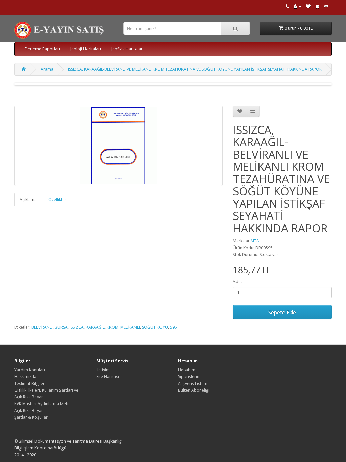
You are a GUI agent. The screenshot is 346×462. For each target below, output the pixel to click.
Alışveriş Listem (192, 383)
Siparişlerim (189, 376)
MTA (255, 241)
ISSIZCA (77, 327)
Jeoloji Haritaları (85, 49)
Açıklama (28, 199)
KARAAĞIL (95, 327)
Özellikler (57, 199)
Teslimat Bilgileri (30, 383)
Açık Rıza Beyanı (29, 410)
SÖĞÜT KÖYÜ (155, 327)
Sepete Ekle (282, 312)
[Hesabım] (297, 6)
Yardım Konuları (29, 370)
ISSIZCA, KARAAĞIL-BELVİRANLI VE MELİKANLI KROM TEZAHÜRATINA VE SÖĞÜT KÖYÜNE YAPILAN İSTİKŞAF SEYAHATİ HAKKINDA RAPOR (195, 69)
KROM (112, 327)
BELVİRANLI (42, 327)
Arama (47, 69)
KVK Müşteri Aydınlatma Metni (42, 404)
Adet (237, 281)
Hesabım (186, 370)
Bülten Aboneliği (193, 390)
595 (173, 327)
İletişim (103, 370)
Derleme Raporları (42, 49)
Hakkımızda (25, 376)
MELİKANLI (130, 327)
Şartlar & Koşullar (31, 417)
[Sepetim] (317, 6)
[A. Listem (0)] (308, 6)
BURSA (61, 327)
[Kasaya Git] (326, 6)
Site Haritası (107, 376)
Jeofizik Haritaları (127, 49)
